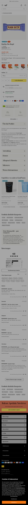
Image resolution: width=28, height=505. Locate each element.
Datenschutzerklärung (20, 487)
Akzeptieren (14, 502)
